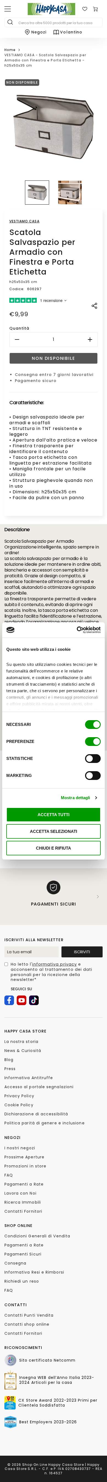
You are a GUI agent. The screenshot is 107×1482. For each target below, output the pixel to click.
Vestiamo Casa (24, 221)
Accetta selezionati (53, 831)
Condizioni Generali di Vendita (37, 1236)
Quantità (19, 328)
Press (10, 1068)
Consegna (15, 1263)
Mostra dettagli (75, 797)
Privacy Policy (19, 1096)
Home (10, 49)
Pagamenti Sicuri (22, 1254)
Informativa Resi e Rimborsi (34, 1272)
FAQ (8, 1175)
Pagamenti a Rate (24, 1184)
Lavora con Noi (20, 1193)
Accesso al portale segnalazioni (39, 1087)
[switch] (93, 741)
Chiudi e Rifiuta (53, 848)
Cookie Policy (18, 1105)
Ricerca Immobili (22, 1202)
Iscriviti (82, 952)
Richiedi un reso (21, 1281)
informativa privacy (54, 964)
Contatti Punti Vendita (29, 1315)
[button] (37, 192)
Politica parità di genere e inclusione (44, 1123)
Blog (8, 1059)
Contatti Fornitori (23, 1211)
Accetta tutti (53, 814)
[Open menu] (7, 9)
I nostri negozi (19, 1148)
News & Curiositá (22, 1050)
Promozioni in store (25, 1166)
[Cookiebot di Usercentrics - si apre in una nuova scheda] (77, 629)
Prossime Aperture (24, 1157)
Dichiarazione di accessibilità (36, 1114)
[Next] (98, 897)
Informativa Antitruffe (28, 1078)
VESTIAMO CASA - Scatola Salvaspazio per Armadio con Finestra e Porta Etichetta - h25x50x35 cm (45, 60)
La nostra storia (21, 1041)
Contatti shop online (27, 1324)
